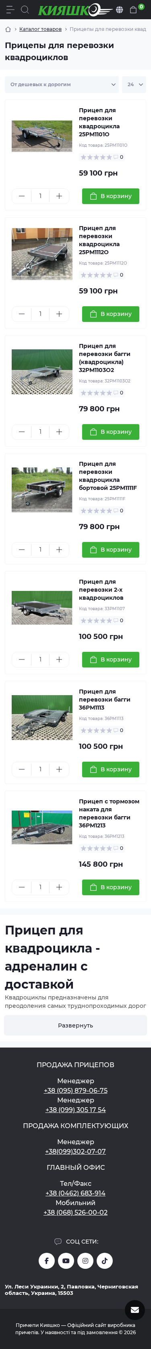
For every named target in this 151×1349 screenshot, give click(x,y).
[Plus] (59, 196)
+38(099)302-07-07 (75, 1151)
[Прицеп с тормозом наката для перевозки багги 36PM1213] (42, 827)
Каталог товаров (40, 29)
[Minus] (21, 196)
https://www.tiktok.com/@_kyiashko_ (105, 1261)
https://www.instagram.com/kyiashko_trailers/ (85, 1261)
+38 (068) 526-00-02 (75, 1212)
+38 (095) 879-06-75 (76, 1090)
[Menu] (10, 10)
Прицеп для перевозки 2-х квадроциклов (101, 589)
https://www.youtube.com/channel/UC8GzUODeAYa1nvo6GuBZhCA (66, 1261)
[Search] (25, 10)
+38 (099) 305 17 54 (76, 1110)
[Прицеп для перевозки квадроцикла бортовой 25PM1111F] (42, 490)
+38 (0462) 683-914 (75, 1193)
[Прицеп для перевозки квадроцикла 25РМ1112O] (42, 254)
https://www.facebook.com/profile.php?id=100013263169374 (47, 1261)
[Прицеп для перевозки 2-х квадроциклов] (42, 608)
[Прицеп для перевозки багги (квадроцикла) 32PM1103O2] (42, 372)
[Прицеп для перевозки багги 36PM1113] (42, 718)
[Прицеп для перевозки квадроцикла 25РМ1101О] (42, 136)
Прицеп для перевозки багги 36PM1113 (104, 699)
